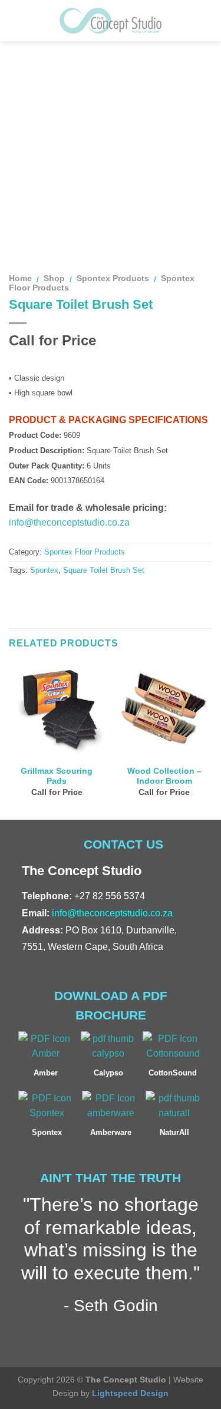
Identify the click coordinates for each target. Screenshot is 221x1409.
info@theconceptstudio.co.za (69, 522)
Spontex (44, 570)
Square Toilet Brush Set (103, 570)
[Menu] (16, 20)
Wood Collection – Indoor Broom (164, 776)
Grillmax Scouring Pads (57, 776)
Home (20, 278)
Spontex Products (113, 278)
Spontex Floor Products (84, 551)
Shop (54, 278)
